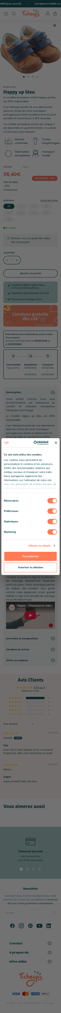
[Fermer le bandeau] (56, 443)
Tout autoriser (30, 556)
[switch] (52, 511)
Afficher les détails (39, 545)
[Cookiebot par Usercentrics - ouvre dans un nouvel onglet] (35, 443)
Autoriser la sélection (30, 567)
